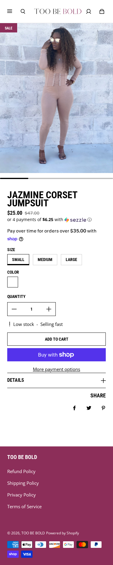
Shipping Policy (23, 483)
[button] (56, 220)
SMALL (18, 259)
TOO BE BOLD (33, 533)
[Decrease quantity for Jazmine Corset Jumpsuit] (14, 309)
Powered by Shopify (62, 533)
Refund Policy (21, 471)
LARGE (71, 259)
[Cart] (101, 11)
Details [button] (15, 380)
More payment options (56, 369)
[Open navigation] (13, 11)
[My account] (88, 11)
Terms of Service (24, 506)
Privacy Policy (21, 495)
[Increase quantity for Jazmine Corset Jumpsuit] (48, 309)
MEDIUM (45, 259)
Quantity (16, 296)
